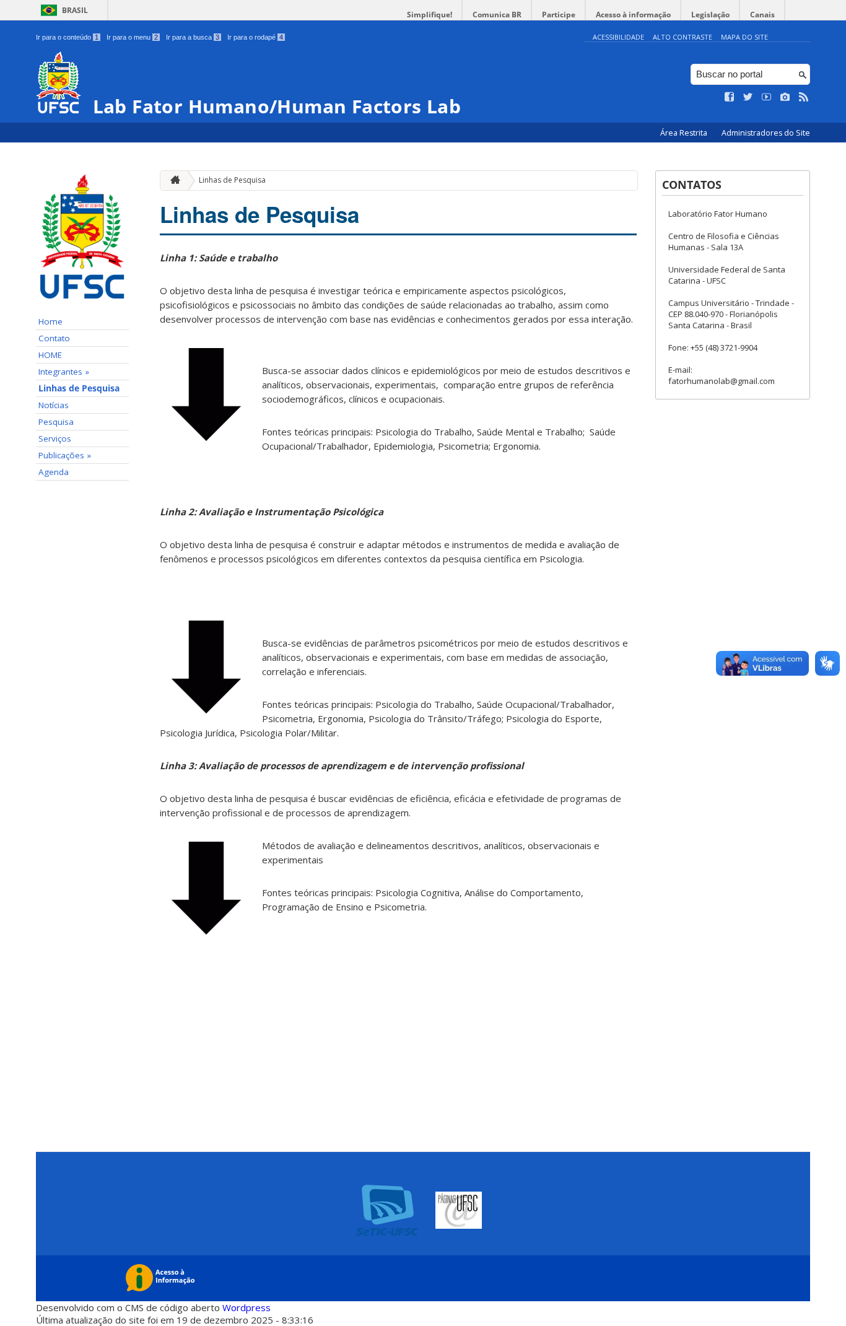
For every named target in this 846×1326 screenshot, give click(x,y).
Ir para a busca (192, 37)
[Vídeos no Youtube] (767, 97)
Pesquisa (56, 421)
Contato (54, 338)
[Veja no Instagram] (785, 97)
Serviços (54, 438)
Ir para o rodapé (255, 37)
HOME (50, 354)
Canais (762, 14)
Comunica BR (497, 14)
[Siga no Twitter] (748, 97)
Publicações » (64, 455)
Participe (558, 14)
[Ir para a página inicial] (172, 180)
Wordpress (246, 1307)
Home (50, 321)
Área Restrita (684, 133)
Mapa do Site (744, 36)
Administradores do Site (766, 133)
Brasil (75, 10)
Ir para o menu (132, 37)
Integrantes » (63, 371)
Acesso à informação (633, 14)
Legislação (710, 14)
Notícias (53, 405)
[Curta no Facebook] (730, 97)
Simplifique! (429, 14)
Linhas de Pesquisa (79, 388)
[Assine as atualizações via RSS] (804, 97)
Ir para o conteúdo (67, 37)
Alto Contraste (682, 36)
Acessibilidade (618, 36)
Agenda (53, 472)
